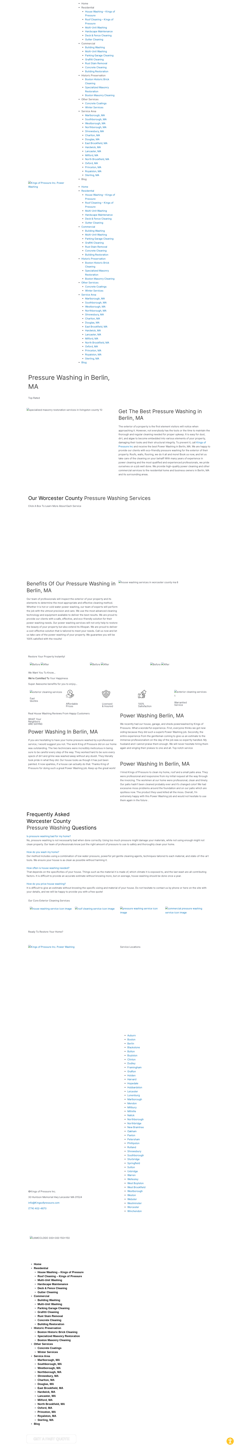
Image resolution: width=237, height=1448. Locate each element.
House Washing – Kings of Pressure (61, 1272)
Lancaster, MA (93, 151)
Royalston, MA (93, 171)
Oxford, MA (91, 163)
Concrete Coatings (96, 103)
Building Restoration (96, 71)
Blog (84, 179)
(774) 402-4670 (37, 1208)
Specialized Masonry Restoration (59, 1336)
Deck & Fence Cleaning (98, 35)
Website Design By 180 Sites (44, 1243)
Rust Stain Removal (96, 63)
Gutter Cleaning (94, 39)
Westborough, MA (95, 123)
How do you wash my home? (43, 852)
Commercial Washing (177, 919)
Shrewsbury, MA (94, 131)
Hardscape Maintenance (99, 31)
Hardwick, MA (93, 147)
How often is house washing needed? (48, 868)
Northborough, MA (95, 127)
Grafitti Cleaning (94, 59)
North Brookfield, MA (97, 159)
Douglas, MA (92, 139)
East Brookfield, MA (96, 143)
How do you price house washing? (46, 883)
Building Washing (95, 47)
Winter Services (94, 107)
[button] (118, 836)
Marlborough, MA (95, 115)
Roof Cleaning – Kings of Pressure (60, 1276)
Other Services (90, 99)
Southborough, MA (96, 119)
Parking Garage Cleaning (99, 55)
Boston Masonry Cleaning (99, 95)
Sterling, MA (92, 175)
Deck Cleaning (128, 919)
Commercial (88, 43)
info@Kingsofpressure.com (43, 1202)
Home (84, 3)
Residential (87, 7)
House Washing (39, 915)
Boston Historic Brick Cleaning (57, 1332)
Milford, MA (91, 155)
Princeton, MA (93, 167)
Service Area (88, 111)
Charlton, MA (92, 135)
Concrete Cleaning (96, 67)
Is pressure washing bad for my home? (49, 836)
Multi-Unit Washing (96, 27)
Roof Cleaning (83, 915)
